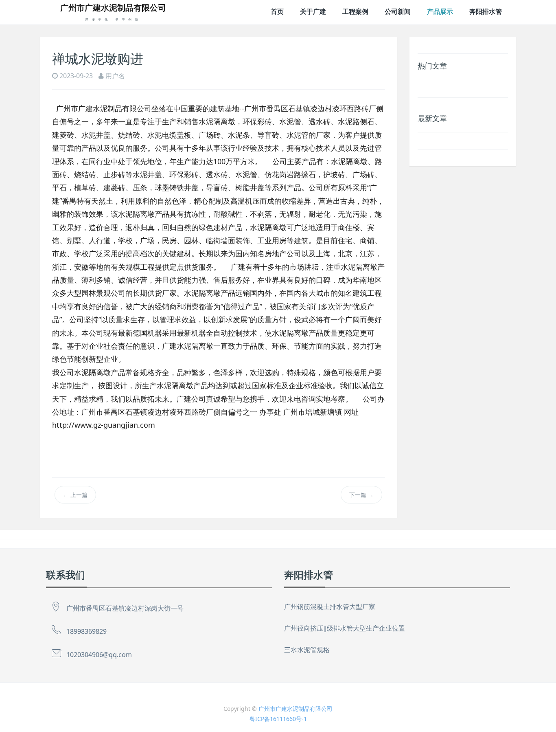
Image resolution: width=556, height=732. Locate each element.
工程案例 (355, 11)
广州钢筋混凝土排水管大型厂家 (329, 606)
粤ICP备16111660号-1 (278, 719)
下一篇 (361, 495)
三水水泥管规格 (307, 649)
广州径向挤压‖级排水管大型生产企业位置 (344, 628)
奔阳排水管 (485, 11)
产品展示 (440, 11)
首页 (277, 11)
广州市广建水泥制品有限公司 (295, 708)
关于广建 (313, 11)
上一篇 (75, 495)
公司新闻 (398, 11)
